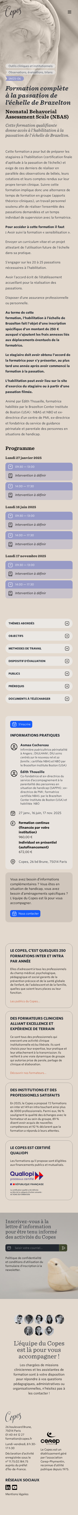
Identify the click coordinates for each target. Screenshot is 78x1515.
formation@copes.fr (18, 1438)
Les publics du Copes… (25, 1001)
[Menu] (69, 12)
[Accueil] (13, 12)
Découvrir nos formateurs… (28, 1072)
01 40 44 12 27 (14, 1434)
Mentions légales (16, 1494)
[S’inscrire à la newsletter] (63, 1247)
